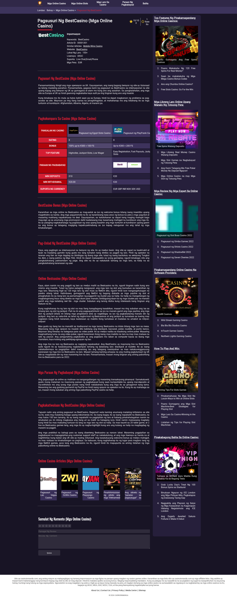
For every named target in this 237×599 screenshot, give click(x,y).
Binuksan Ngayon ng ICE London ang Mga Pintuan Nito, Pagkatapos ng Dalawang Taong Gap (178, 495)
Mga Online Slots (79, 3)
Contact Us (105, 590)
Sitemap (142, 590)
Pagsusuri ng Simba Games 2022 (177, 241)
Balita (145, 3)
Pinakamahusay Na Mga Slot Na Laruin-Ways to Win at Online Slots (178, 397)
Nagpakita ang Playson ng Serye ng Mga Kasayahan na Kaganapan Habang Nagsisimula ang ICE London (178, 507)
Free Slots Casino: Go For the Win (177, 89)
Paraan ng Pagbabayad (128, 3)
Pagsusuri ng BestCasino (89, 10)
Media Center (131, 590)
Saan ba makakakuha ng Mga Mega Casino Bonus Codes (178, 77)
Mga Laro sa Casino (103, 3)
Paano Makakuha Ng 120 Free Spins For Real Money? (178, 69)
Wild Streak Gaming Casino (174, 320)
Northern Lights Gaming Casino (176, 336)
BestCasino (81, 49)
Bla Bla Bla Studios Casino (174, 325)
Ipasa (49, 553)
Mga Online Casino (56, 3)
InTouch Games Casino (172, 331)
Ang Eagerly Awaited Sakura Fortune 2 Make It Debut (178, 517)
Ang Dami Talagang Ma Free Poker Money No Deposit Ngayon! (178, 169)
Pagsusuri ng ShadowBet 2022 (176, 252)
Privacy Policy (118, 590)
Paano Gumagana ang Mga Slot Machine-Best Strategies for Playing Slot (178, 406)
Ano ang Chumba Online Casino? (177, 84)
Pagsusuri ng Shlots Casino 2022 (177, 246)
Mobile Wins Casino (92, 46)
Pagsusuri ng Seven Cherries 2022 (177, 257)
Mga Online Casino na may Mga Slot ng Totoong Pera (178, 177)
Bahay (50, 10)
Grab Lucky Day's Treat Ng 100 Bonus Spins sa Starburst (178, 486)
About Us (95, 590)
